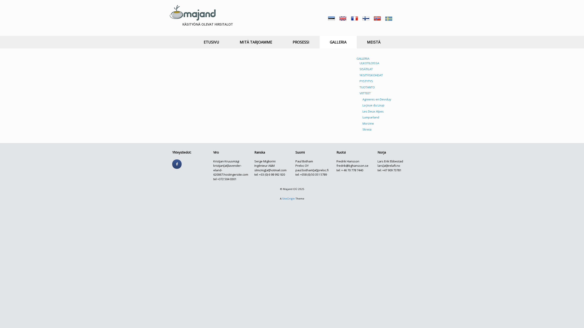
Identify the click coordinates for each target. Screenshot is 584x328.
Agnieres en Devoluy (376, 99)
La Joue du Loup (373, 105)
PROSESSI (301, 42)
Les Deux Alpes (373, 111)
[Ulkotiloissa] (197, 74)
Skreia (366, 129)
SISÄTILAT (366, 69)
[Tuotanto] (256, 112)
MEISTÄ (374, 42)
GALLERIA (338, 42)
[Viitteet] (315, 112)
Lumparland (370, 117)
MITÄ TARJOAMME (256, 42)
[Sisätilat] (256, 74)
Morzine (368, 123)
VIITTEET (365, 93)
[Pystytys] (197, 112)
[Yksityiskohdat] (315, 74)
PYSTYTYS (366, 81)
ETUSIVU (211, 42)
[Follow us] (177, 164)
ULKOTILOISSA (369, 63)
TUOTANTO (367, 87)
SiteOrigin (288, 198)
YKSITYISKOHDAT (371, 75)
